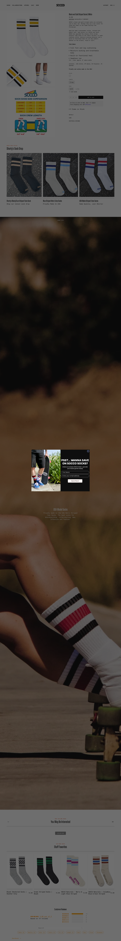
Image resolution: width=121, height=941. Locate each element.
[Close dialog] (88, 451)
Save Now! (75, 481)
